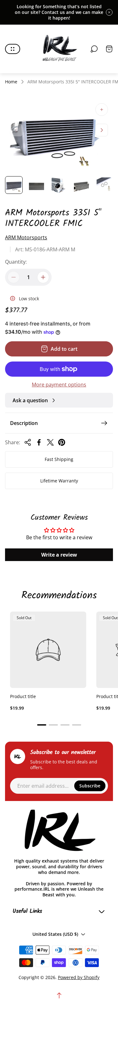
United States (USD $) (55, 934)
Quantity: (16, 261)
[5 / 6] (104, 185)
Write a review (59, 554)
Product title (23, 696)
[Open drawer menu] (12, 49)
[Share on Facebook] (39, 442)
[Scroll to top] (59, 995)
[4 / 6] (81, 185)
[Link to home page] (59, 831)
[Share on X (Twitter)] (50, 442)
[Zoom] (101, 109)
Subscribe (89, 786)
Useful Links (27, 911)
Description (24, 423)
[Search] (94, 49)
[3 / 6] (59, 185)
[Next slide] (101, 130)
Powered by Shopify (78, 977)
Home (11, 82)
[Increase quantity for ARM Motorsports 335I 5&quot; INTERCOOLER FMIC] (43, 277)
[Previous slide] (16, 130)
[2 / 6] (36, 185)
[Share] (27, 442)
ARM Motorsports (26, 237)
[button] (41, 725)
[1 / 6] (14, 185)
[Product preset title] (48, 650)
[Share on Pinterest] (61, 442)
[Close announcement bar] (109, 12)
